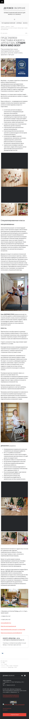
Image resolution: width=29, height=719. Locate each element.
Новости (8, 26)
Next (25, 177)
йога (7, 665)
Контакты (5, 710)
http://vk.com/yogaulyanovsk (8, 626)
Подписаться (14, 714)
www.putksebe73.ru (6, 623)
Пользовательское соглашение (11, 696)
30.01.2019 (4, 33)
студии (11, 665)
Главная (2, 26)
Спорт (12, 26)
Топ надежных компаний (8, 23)
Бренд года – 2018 (12, 667)
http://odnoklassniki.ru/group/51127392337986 (13, 629)
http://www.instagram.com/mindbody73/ (11, 633)
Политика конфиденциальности (11, 695)
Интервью (19, 23)
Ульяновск (15, 665)
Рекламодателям (7, 708)
